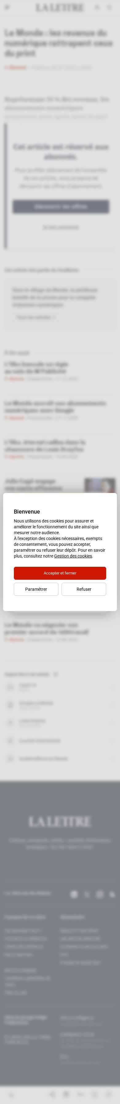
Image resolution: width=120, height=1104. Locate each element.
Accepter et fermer (60, 573)
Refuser (84, 589)
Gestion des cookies (73, 556)
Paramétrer (36, 589)
